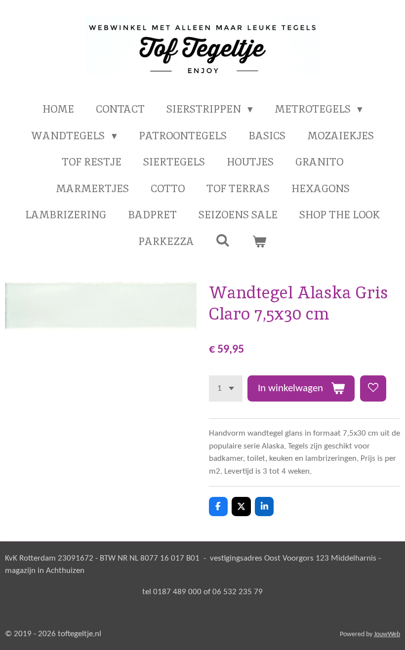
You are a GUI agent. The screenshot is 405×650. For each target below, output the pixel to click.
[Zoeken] (223, 240)
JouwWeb (387, 634)
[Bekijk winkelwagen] (259, 241)
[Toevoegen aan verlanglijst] (373, 388)
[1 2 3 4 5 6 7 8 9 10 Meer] (226, 388)
